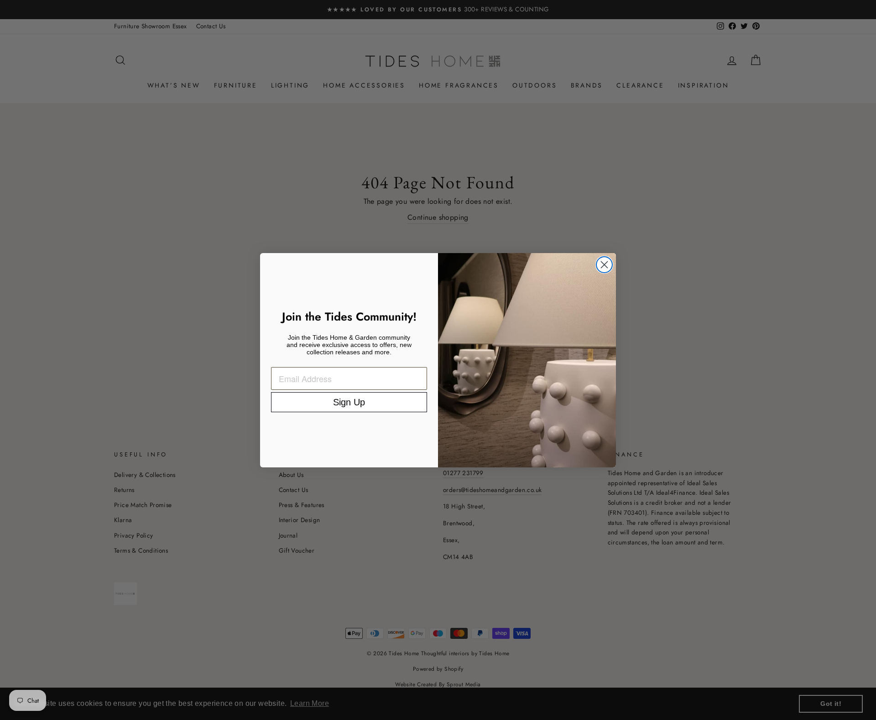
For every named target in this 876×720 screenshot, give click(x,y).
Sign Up (349, 402)
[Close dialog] (604, 265)
